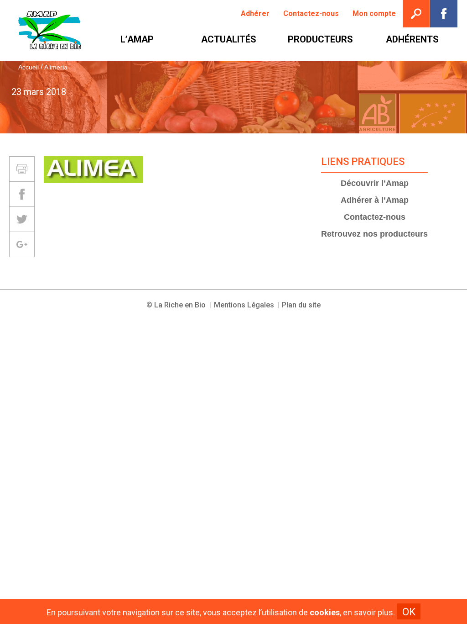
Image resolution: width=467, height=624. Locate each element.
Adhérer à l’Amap (375, 200)
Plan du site (301, 305)
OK (408, 612)
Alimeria (55, 67)
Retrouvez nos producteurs (374, 233)
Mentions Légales (244, 305)
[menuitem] (255, 13)
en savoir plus (368, 612)
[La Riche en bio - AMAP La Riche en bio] (50, 30)
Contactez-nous (374, 217)
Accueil (28, 67)
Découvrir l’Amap (375, 183)
